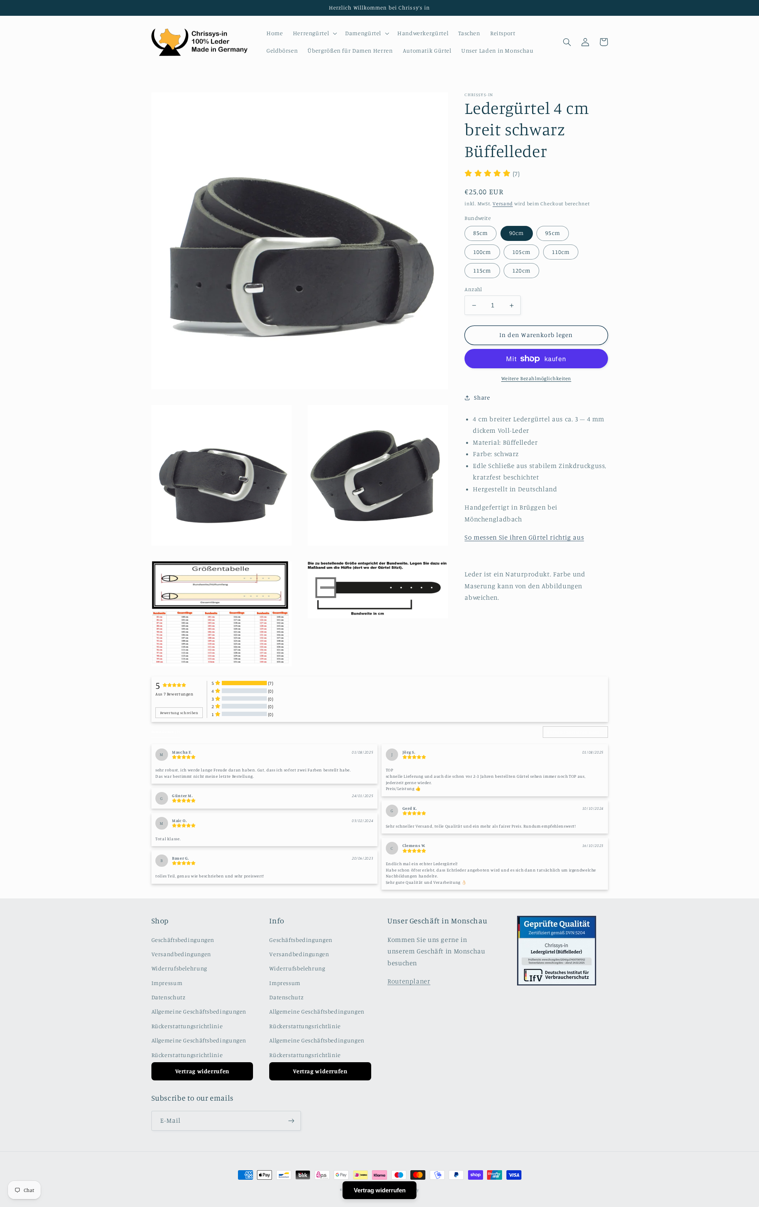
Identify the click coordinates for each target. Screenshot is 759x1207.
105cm (521, 251)
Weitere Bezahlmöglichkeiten (536, 378)
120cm (521, 270)
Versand (503, 204)
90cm (516, 232)
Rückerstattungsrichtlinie (187, 1026)
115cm (482, 270)
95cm (552, 232)
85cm (480, 232)
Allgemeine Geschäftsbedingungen (199, 1011)
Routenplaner (408, 981)
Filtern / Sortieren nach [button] (573, 732)
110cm (561, 251)
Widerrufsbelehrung (179, 968)
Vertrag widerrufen (202, 1071)
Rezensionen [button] (165, 732)
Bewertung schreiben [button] (179, 713)
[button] (314, 33)
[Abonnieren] (291, 1120)
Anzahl (473, 289)
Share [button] (482, 397)
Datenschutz (168, 997)
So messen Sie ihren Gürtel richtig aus (524, 537)
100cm (482, 251)
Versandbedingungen (181, 954)
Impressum (167, 983)
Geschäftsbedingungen (183, 939)
